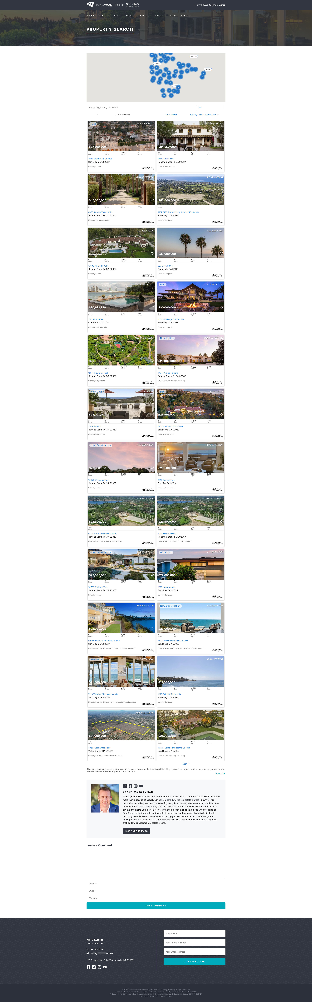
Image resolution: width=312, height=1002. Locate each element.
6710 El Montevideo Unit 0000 (102, 533)
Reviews (91, 16)
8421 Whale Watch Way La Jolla (173, 640)
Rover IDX (220, 773)
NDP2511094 (147, 177)
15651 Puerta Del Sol (98, 373)
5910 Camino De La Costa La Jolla (104, 640)
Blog (173, 16)
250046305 (217, 498)
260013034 (148, 123)
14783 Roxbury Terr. (98, 587)
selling (136, 819)
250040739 (148, 231)
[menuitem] (172, 115)
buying (126, 819)
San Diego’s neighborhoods (137, 813)
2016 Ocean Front (166, 480)
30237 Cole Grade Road (99, 748)
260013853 (218, 605)
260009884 (217, 177)
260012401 (218, 231)
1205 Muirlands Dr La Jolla (170, 426)
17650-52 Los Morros (98, 480)
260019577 (218, 391)
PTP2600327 (147, 284)
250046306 (148, 498)
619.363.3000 (97, 949)
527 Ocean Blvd (165, 266)
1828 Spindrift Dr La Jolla (169, 694)
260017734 (218, 659)
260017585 (218, 552)
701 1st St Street (95, 319)
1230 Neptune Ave (166, 587)
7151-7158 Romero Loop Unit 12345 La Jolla (178, 212)
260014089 (148, 445)
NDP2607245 (216, 338)
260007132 (148, 552)
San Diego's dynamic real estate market (179, 800)
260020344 (148, 659)
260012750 (218, 284)
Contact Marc (194, 961)
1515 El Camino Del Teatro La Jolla (174, 748)
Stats (143, 16)
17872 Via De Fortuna (98, 266)
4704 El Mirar (94, 426)
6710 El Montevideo (167, 533)
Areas (129, 16)
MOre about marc (136, 831)
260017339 (148, 605)
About (184, 16)
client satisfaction (147, 806)
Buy (116, 16)
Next (185, 764)
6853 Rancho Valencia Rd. (100, 212)
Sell (103, 16)
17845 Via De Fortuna (168, 373)
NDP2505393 (217, 123)
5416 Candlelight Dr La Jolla (171, 319)
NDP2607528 (147, 391)
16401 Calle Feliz (165, 158)
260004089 (217, 712)
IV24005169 (148, 712)
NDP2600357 (147, 338)
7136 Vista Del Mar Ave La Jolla (103, 694)
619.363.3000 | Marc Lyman (211, 5)
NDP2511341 (217, 445)
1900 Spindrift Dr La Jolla (100, 158)
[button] (166, 69)
